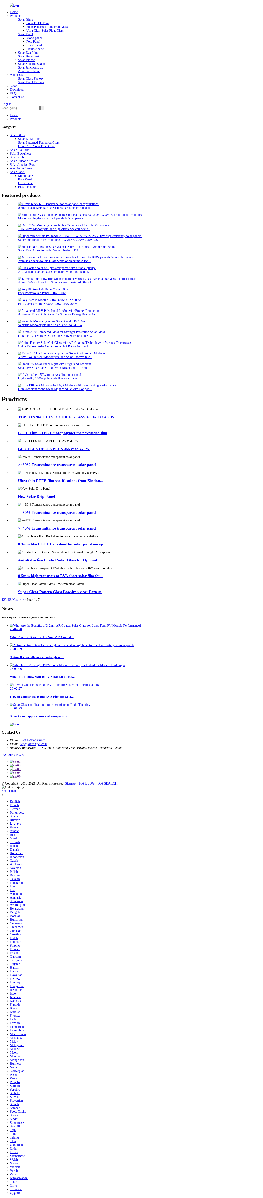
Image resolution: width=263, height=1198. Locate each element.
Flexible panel (35, 49)
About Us (16, 75)
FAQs (14, 93)
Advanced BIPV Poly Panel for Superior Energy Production (57, 314)
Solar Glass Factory (31, 78)
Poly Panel (33, 41)
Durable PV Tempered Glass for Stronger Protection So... (55, 335)
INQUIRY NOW (13, 754)
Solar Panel (25, 34)
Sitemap (70, 783)
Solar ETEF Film (37, 23)
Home (14, 12)
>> (24, 599)
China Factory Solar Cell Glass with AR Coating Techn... (55, 346)
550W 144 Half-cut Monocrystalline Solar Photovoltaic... (55, 357)
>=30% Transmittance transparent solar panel (57, 512)
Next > (17, 599)
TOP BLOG (86, 783)
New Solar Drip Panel (36, 496)
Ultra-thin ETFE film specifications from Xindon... (60, 481)
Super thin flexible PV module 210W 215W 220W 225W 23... (58, 239)
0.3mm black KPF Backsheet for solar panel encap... (62, 544)
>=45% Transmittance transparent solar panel (57, 528)
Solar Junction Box (30, 67)
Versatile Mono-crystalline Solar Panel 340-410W (50, 325)
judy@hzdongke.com (33, 744)
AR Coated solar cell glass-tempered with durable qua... (54, 271)
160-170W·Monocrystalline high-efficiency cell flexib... (54, 229)
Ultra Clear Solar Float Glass (45, 30)
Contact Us (17, 97)
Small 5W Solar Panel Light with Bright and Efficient (53, 367)
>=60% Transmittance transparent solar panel (57, 465)
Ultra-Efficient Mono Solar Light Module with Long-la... (55, 389)
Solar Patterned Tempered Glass (47, 27)
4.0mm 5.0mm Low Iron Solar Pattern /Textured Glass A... (56, 282)
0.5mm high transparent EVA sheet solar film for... (60, 576)
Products (15, 15)
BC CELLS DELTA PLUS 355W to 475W (54, 449)
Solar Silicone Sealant (32, 63)
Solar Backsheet (28, 56)
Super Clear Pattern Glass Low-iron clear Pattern (60, 592)
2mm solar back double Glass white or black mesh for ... (54, 261)
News (13, 86)
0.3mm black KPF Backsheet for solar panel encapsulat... (55, 207)
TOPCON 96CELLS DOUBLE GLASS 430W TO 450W (66, 417)
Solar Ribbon (26, 60)
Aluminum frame (29, 71)
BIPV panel (34, 45)
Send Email (9, 791)
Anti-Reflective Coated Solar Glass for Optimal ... (59, 560)
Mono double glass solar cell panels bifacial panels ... (52, 218)
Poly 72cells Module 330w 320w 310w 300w (48, 303)
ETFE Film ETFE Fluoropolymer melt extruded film (62, 433)
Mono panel (34, 38)
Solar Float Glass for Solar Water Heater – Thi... (49, 250)
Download (17, 89)
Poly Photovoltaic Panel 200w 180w (42, 293)
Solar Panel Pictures (31, 82)
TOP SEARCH (107, 783)
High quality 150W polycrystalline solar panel (48, 378)
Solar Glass (25, 19)
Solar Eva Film (28, 52)
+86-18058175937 (32, 740)
